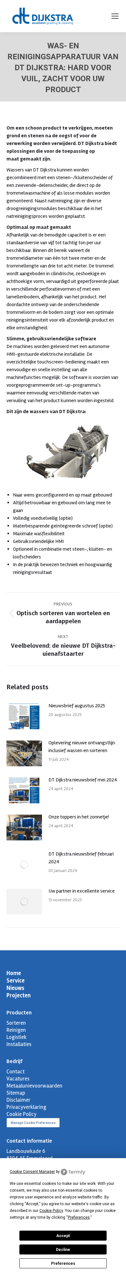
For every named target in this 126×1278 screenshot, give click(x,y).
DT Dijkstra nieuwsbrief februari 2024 (81, 858)
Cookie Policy (21, 1114)
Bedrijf (14, 1061)
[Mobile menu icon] (115, 16)
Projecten (18, 995)
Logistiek (16, 1037)
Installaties (18, 1044)
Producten (19, 1013)
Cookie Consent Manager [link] (32, 1171)
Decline (63, 1249)
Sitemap (15, 1092)
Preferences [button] (79, 1217)
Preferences (63, 1263)
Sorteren (16, 1023)
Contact (15, 1071)
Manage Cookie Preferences (33, 1123)
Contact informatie (29, 1141)
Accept (63, 1236)
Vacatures (17, 1078)
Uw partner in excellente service (81, 891)
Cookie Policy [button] (51, 1210)
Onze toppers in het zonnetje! (78, 817)
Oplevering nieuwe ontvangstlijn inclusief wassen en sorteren (81, 747)
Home (13, 973)
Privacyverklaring (26, 1107)
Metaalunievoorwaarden (34, 1085)
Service (15, 980)
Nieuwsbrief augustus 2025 (76, 705)
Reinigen (16, 1030)
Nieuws (15, 988)
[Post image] (24, 716)
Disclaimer (18, 1100)
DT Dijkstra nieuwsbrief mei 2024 (82, 780)
